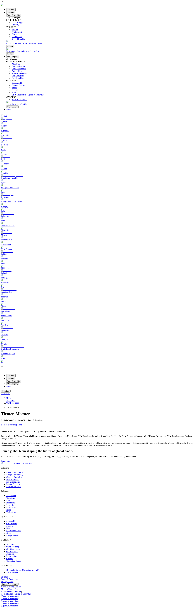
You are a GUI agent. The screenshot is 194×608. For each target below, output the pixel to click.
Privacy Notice (7, 581)
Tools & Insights (13, 15)
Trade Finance (12, 572)
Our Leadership (12, 403)
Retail (8, 510)
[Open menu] (2, 366)
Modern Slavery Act (9, 589)
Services (10, 12)
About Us (10, 400)
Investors (10, 554)
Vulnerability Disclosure (11, 591)
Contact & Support (14, 561)
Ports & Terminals (13, 486)
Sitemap (4, 577)
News (8, 109)
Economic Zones (13, 482)
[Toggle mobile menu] (2, 365)
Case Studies (11, 523)
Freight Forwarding (14, 475)
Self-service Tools (13, 531)
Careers (9, 558)
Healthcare (10, 503)
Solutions (11, 10)
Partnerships (11, 556)
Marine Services (13, 484)
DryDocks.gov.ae (22, 570)
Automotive (11, 495)
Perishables (11, 507)
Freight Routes (12, 535)
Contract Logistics (14, 477)
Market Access (12, 479)
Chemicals (10, 498)
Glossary (10, 533)
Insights (9, 526)
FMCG (9, 500)
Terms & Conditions (9, 579)
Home (8, 398)
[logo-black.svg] (6, 5)
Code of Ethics (16, 594)
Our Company (12, 57)
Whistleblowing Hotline (11, 587)
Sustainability (12, 521)
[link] (99, 44)
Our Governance (13, 549)
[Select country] (2, 114)
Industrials (10, 505)
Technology (11, 512)
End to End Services (14, 472)
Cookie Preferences (9, 584)
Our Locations (12, 551)
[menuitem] (97, 116)
